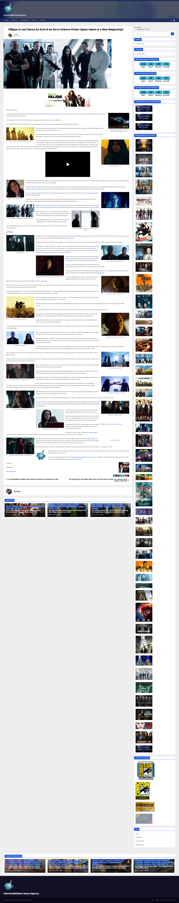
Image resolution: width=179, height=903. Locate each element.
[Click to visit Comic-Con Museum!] (143, 790)
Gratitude (8, 506)
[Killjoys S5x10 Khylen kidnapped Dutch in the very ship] (86, 218)
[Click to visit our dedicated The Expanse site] (144, 673)
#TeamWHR (13, 471)
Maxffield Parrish (10, 862)
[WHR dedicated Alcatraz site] (144, 159)
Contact (14, 20)
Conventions (24, 20)
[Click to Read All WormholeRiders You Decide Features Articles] (144, 108)
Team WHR (76, 124)
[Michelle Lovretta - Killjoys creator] (15, 188)
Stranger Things (139, 862)
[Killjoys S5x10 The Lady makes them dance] (115, 359)
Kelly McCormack (47, 207)
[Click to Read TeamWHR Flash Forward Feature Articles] (144, 381)
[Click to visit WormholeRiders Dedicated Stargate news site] (144, 577)
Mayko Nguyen (100, 272)
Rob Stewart (90, 205)
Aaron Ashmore (89, 248)
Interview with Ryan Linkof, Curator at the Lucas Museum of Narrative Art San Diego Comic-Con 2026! (23, 868)
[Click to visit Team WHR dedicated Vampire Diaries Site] (144, 700)
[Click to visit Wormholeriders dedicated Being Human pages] (144, 186)
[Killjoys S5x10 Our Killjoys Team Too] (20, 210)
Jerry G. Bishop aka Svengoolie (72, 503)
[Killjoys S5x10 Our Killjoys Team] (20, 243)
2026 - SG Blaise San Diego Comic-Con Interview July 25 (60, 860)
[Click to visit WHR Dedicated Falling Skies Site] (144, 358)
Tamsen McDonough (92, 193)
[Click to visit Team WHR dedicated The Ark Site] (144, 612)
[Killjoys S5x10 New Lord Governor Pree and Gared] (115, 252)
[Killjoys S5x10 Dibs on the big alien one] (20, 446)
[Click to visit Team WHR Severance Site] (144, 554)
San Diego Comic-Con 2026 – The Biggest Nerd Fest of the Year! (154, 867)
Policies (42, 20)
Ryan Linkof (34, 862)
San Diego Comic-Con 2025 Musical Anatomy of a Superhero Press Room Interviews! (110, 511)
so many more (48, 189)
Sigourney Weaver (139, 860)
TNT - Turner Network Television (114, 862)
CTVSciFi (102, 189)
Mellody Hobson (18, 862)
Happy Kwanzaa (31, 506)
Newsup (23, 900)
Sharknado (81, 506)
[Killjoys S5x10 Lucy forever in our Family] (115, 200)
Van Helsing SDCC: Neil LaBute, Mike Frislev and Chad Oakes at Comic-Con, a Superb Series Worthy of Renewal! (98, 480)
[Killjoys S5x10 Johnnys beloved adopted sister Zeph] (20, 399)
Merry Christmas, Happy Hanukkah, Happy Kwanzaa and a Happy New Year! (23, 511)
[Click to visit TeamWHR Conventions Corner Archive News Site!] (144, 748)
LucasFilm (39, 860)
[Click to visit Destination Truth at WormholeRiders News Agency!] (144, 322)
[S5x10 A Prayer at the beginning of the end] (20, 133)
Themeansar (30, 900)
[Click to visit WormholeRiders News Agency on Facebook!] (144, 117)
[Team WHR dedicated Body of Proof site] (144, 201)
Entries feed (139, 837)
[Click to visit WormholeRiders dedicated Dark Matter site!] (144, 267)
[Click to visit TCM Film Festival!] (144, 818)
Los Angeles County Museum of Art (13, 860)
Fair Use (34, 20)
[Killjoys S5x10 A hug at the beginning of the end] (20, 307)
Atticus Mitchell (70, 258)
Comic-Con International (120, 503)
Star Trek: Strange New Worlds (162, 860)
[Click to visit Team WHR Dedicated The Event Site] (144, 628)
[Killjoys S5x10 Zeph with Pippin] (20, 371)
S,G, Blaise (83, 862)
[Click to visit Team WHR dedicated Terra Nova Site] (144, 595)
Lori (19, 870)
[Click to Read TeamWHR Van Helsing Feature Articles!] (144, 714)
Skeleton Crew (115, 506)
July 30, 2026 (97, 870)
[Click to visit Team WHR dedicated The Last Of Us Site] (144, 644)
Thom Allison (49, 252)
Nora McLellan (89, 258)
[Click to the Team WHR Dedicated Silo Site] (144, 566)
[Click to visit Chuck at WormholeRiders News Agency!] (144, 231)
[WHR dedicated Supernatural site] (144, 585)
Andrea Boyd (33, 189)
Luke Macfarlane (71, 250)
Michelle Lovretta (34, 114)
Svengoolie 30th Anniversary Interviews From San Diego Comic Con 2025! (67, 511)
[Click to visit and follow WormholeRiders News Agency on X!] (144, 126)
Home (6, 20)
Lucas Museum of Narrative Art (29, 860)
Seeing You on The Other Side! (74, 459)
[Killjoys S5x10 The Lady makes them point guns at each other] (115, 384)
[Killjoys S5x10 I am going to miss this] (115, 407)
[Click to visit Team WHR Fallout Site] (144, 370)
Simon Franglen (107, 506)
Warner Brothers (96, 864)
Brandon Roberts (110, 503)
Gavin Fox (93, 250)
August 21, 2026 (11, 870)
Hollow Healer (52, 862)
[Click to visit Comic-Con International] (145, 770)
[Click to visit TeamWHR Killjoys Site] (144, 455)
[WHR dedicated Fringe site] (144, 392)
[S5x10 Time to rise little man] (115, 324)
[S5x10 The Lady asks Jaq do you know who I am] (115, 284)
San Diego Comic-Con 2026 (11, 864)
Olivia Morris (108, 860)
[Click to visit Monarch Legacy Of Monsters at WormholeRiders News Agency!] (144, 494)
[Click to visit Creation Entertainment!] (145, 806)
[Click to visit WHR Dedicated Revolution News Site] (144, 531)
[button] (171, 20)
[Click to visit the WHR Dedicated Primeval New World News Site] (144, 520)
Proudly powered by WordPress (10, 900)
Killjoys (15, 109)
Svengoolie (51, 508)
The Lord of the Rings (156, 862)
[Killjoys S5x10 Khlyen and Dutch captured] (20, 337)
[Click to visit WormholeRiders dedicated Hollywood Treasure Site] (144, 440)
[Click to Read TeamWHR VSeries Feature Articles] (144, 725)
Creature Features (53, 503)
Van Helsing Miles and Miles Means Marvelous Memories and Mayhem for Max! (33, 479)
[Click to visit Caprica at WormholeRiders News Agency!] (144, 213)
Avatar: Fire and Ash (100, 503)
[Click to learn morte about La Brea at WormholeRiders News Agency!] (144, 468)
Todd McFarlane (147, 864)
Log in (137, 833)
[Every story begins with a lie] (115, 152)
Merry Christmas (10, 508)
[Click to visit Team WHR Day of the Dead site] (144, 283)
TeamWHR (56, 459)
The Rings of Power (166, 862)
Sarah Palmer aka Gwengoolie (55, 506)
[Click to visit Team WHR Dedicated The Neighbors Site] (144, 660)
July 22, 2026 (140, 870)
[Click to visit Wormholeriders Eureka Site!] (144, 345)
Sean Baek (62, 207)
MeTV (81, 503)
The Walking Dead (139, 864)
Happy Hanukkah (15, 506)
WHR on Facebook (86, 457)
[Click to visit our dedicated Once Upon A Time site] (144, 511)
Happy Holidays (24, 506)
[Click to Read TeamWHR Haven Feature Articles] (144, 410)
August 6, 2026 (54, 870)
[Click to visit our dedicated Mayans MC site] (144, 477)
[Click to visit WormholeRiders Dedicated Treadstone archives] (144, 687)
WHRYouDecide (95, 508)
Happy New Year (39, 506)
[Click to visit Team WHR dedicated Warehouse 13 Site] (144, 737)
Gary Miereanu (62, 503)
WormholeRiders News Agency (14, 15)
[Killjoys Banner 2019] (67, 98)
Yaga (167, 864)
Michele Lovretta (91, 438)
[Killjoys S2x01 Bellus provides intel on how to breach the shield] (50, 265)
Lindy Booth (102, 860)
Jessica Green (95, 860)
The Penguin (122, 506)
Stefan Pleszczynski (50, 114)
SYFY (97, 189)
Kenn (16, 34)
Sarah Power (43, 250)
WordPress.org (140, 844)
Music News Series (19, 508)
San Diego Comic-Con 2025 (97, 506)
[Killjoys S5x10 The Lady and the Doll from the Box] (50, 418)
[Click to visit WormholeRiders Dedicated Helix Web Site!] (144, 427)
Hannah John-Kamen (55, 250)
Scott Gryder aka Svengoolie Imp (70, 506)
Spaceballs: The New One (149, 860)
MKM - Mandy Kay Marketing (74, 862)
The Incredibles (147, 862)
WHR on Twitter (77, 457)
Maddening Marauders (62, 862)
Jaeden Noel (60, 313)
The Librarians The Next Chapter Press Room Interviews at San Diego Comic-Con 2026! (110, 867)
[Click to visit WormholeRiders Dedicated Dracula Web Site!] (144, 331)
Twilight (154, 864)
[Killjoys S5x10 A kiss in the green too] (115, 431)
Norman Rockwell (27, 862)
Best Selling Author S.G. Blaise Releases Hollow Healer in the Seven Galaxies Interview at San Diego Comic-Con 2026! (67, 868)
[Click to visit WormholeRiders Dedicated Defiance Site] (144, 314)
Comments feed (140, 841)
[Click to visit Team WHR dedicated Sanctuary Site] (144, 542)
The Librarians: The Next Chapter (99, 862)
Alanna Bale (44, 281)
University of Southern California (26, 864)
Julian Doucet (39, 189)
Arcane (93, 503)
